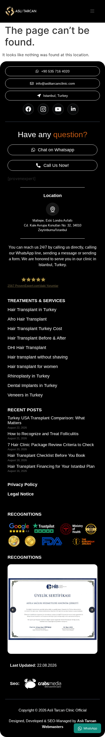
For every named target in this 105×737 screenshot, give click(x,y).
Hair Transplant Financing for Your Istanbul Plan (51, 466)
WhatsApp (90, 728)
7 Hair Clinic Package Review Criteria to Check (51, 444)
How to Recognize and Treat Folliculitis (43, 433)
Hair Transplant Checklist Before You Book (46, 455)
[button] (92, 11)
